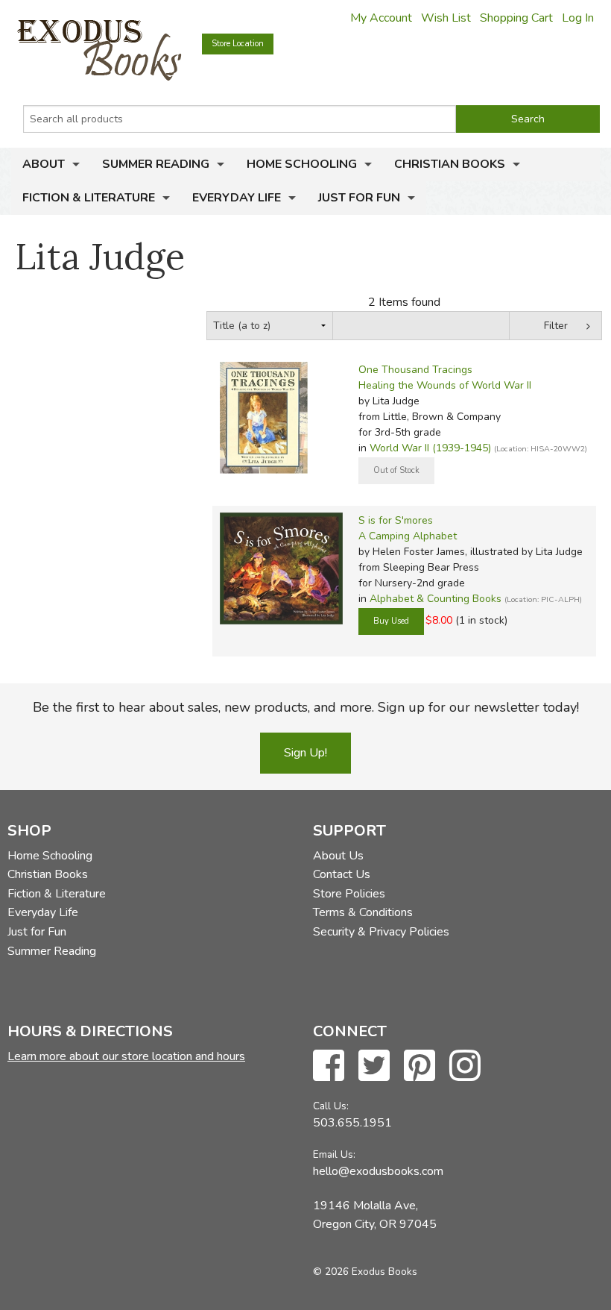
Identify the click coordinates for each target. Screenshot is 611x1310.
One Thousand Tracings (415, 370)
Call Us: (331, 1106)
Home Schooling (302, 164)
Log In (578, 18)
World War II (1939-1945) (430, 448)
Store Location (238, 43)
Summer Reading (155, 164)
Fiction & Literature (88, 197)
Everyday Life (236, 197)
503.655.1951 (352, 1123)
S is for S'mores (395, 520)
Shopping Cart (516, 18)
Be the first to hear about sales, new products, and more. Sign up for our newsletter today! (306, 707)
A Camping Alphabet (407, 536)
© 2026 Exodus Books (365, 1271)
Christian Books (449, 164)
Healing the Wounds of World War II (444, 385)
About (43, 164)
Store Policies (349, 894)
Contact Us (341, 874)
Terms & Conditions (363, 912)
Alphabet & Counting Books (435, 599)
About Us (338, 855)
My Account (381, 18)
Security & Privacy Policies (381, 932)
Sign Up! (305, 753)
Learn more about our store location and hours (126, 1056)
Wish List (446, 18)
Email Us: (334, 1154)
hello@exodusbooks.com (378, 1171)
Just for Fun (359, 197)
